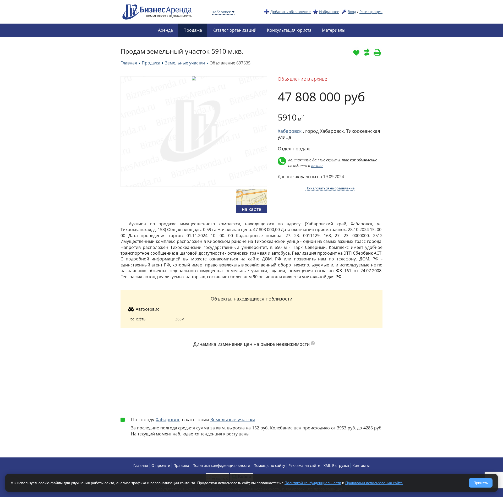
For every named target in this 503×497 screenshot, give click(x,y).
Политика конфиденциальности (221, 465)
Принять (480, 483)
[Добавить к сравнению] (367, 52)
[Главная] (157, 11)
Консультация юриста (289, 30)
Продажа (192, 30)
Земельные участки (232, 419)
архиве (317, 165)
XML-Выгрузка (336, 465)
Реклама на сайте (304, 465)
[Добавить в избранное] (356, 52)
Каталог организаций (234, 30)
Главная (140, 465)
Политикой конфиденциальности (313, 483)
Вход (352, 11)
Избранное (329, 11)
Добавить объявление (290, 11)
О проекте (160, 465)
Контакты (361, 465)
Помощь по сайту (269, 465)
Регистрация (370, 11)
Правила (181, 465)
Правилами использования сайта (374, 483)
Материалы (333, 30)
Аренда (165, 30)
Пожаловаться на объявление (329, 188)
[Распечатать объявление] (377, 52)
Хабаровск (167, 419)
